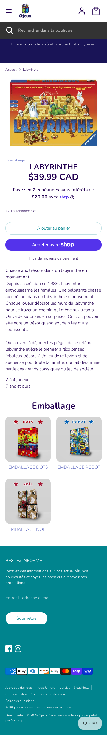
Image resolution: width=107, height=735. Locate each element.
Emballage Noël (28, 529)
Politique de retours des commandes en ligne (38, 707)
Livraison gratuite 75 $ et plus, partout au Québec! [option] (53, 44)
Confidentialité (16, 694)
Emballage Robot (79, 467)
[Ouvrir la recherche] (9, 30)
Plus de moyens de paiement (53, 258)
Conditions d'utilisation (48, 694)
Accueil (10, 69)
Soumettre (26, 618)
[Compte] (81, 9)
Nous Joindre (45, 687)
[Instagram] (18, 648)
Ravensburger (15, 160)
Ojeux (43, 715)
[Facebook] (8, 648)
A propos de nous (18, 687)
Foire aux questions (19, 701)
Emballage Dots (28, 467)
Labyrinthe (30, 69)
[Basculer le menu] (8, 10)
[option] (53, 112)
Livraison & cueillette (74, 687)
